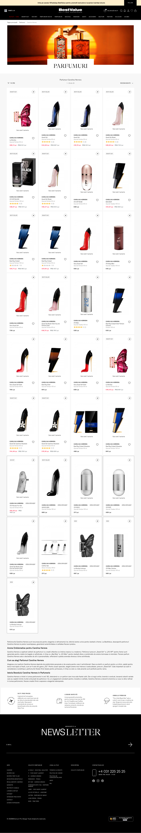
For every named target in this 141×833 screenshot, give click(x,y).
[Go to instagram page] (98, 780)
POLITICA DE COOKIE (56, 773)
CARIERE (9, 770)
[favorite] (132, 10)
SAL (51, 783)
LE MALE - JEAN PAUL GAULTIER (38, 770)
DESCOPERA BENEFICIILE (15, 779)
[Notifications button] (125, 10)
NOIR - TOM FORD (33, 801)
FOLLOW (130, 3)
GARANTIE (10, 785)
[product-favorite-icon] (33, 138)
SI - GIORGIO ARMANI (34, 776)
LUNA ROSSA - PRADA (35, 798)
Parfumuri (22, 22)
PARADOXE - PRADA (34, 779)
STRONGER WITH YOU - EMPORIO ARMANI (38, 785)
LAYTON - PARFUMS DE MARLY (37, 795)
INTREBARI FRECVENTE (14, 797)
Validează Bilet (112, 10)
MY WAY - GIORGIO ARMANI (36, 782)
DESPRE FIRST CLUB (13, 776)
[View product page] (22, 112)
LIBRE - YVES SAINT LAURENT (37, 789)
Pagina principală (12, 22)
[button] (33, 92)
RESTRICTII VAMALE (13, 788)
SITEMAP (9, 794)
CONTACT (10, 800)
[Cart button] (135, 10)
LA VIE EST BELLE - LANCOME (37, 792)
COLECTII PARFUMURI (77, 770)
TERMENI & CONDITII (56, 770)
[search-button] (121, 10)
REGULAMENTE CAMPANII (15, 782)
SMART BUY (25, 16)
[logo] (70, 10)
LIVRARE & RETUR (12, 791)
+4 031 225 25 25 (111, 771)
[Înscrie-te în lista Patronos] (130, 744)
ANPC (51, 780)
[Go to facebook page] (93, 780)
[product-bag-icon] (33, 143)
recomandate (125, 83)
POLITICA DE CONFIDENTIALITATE (56, 776)
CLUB (11, 10)
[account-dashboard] (128, 10)
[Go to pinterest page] (102, 780)
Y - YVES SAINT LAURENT (36, 773)
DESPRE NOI (10, 773)
